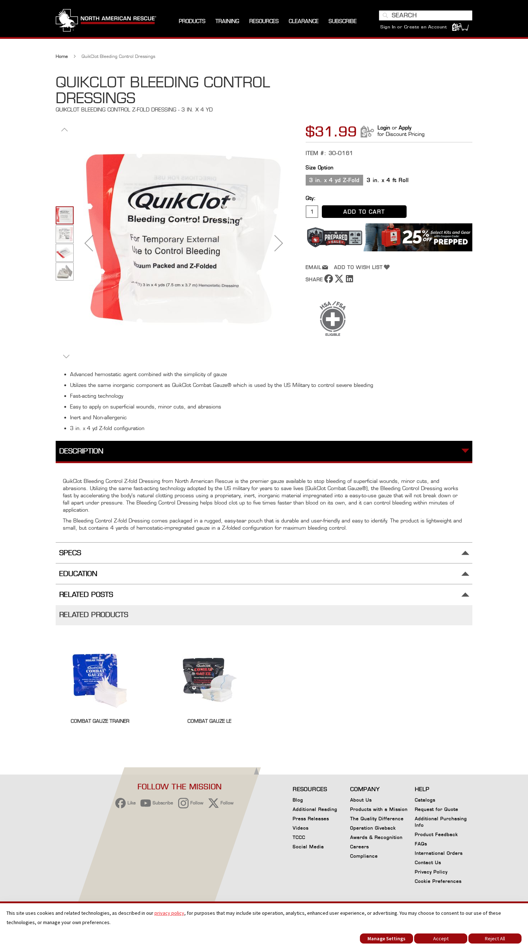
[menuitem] (192, 21)
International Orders (439, 853)
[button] (88, 243)
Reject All (495, 938)
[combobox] (425, 15)
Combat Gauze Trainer (100, 721)
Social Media (308, 846)
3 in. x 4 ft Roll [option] (388, 180)
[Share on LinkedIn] (349, 281)
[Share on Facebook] (328, 281)
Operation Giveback (373, 828)
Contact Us (428, 862)
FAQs (421, 843)
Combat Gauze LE (209, 721)
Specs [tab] (70, 553)
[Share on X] (339, 281)
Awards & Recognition (376, 837)
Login (384, 127)
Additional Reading (315, 809)
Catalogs (425, 800)
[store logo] (106, 21)
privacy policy (169, 913)
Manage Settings (386, 938)
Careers (359, 846)
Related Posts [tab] (86, 594)
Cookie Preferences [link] (438, 881)
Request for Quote (436, 809)
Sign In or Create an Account (413, 26)
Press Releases (311, 818)
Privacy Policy (431, 871)
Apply (405, 127)
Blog (298, 800)
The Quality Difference (377, 818)
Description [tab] (81, 451)
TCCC (299, 837)
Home (62, 56)
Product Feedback (436, 834)
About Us (361, 800)
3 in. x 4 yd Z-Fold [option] (334, 180)
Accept (441, 938)
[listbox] (389, 181)
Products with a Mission (379, 809)
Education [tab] (78, 574)
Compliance (364, 856)
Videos (301, 828)
